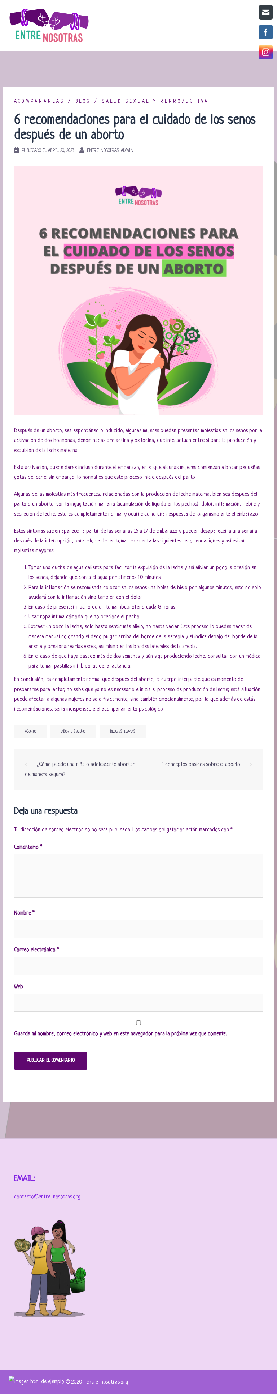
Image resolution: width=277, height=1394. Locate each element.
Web (18, 987)
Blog (83, 101)
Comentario (28, 847)
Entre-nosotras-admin (110, 150)
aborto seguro (73, 731)
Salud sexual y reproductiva (155, 101)
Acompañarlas (39, 101)
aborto (30, 731)
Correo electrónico (36, 950)
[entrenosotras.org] (37, 1382)
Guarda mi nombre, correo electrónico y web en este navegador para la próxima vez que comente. (120, 1034)
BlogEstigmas (122, 731)
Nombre (24, 913)
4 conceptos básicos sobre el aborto (201, 765)
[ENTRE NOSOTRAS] (49, 25)
